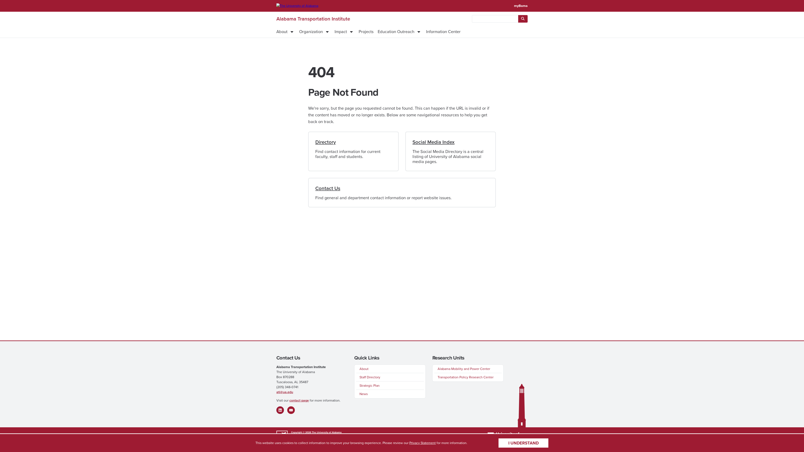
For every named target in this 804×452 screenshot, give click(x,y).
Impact (341, 31)
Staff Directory (369, 377)
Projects (366, 31)
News (363, 394)
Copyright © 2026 (301, 432)
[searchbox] (495, 19)
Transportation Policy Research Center (465, 377)
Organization (311, 31)
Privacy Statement (422, 442)
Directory (325, 142)
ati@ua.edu (284, 392)
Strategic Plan (369, 385)
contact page (299, 400)
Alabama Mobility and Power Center (464, 368)
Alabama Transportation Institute (313, 18)
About (281, 31)
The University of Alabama (326, 432)
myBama (521, 5)
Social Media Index (433, 142)
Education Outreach (396, 31)
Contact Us (327, 188)
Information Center (443, 31)
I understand (523, 443)
